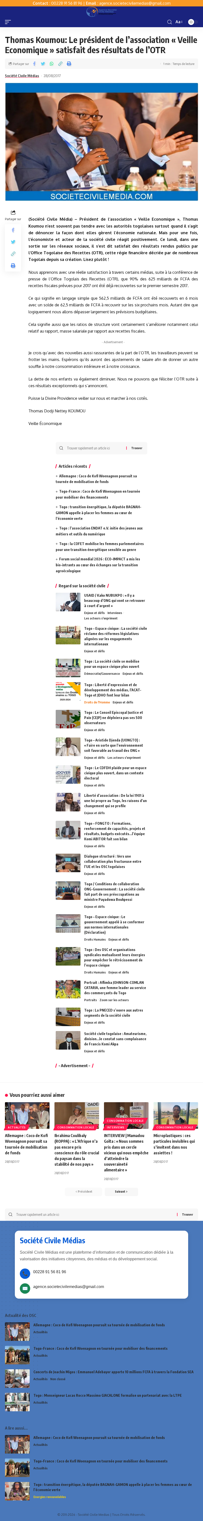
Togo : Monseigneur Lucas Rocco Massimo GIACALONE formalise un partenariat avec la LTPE (107, 1395)
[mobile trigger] (9, 22)
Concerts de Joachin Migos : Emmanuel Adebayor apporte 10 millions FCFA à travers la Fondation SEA (113, 1372)
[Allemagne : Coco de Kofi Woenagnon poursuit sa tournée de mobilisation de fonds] (27, 1115)
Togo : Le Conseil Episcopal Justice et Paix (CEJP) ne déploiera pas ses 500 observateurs (113, 717)
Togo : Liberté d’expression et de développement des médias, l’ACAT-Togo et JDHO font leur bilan (112, 690)
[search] (169, 22)
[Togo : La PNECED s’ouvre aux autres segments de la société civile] (68, 1017)
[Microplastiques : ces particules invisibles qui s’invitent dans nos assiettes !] (175, 1115)
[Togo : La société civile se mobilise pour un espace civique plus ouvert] (68, 668)
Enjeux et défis (94, 613)
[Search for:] (94, 448)
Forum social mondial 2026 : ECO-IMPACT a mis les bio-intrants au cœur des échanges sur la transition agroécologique (98, 565)
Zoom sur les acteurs (114, 1000)
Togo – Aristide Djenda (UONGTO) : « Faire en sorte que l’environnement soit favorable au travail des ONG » (113, 745)
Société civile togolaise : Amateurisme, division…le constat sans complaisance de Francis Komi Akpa (115, 1039)
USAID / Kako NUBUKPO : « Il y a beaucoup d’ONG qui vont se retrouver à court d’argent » (114, 600)
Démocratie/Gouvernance (102, 674)
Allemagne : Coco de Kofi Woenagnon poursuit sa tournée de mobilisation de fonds (99, 1325)
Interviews (114, 613)
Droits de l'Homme (97, 702)
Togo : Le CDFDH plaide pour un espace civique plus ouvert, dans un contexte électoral (115, 773)
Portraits (90, 1000)
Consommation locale (75, 1127)
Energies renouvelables (49, 1497)
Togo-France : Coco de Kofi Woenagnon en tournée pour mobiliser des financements (100, 1348)
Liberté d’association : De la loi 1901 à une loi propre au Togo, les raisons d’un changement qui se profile (115, 800)
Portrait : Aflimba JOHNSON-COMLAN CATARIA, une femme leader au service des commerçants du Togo (115, 987)
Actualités (17, 1127)
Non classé (57, 1379)
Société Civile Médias (22, 75)
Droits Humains (95, 939)
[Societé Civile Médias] (101, 11)
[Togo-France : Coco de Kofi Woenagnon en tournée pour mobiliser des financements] (17, 1355)
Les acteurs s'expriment (101, 618)
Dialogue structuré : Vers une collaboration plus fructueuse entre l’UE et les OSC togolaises (112, 861)
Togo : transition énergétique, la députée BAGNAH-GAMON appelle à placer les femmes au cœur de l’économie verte (98, 513)
